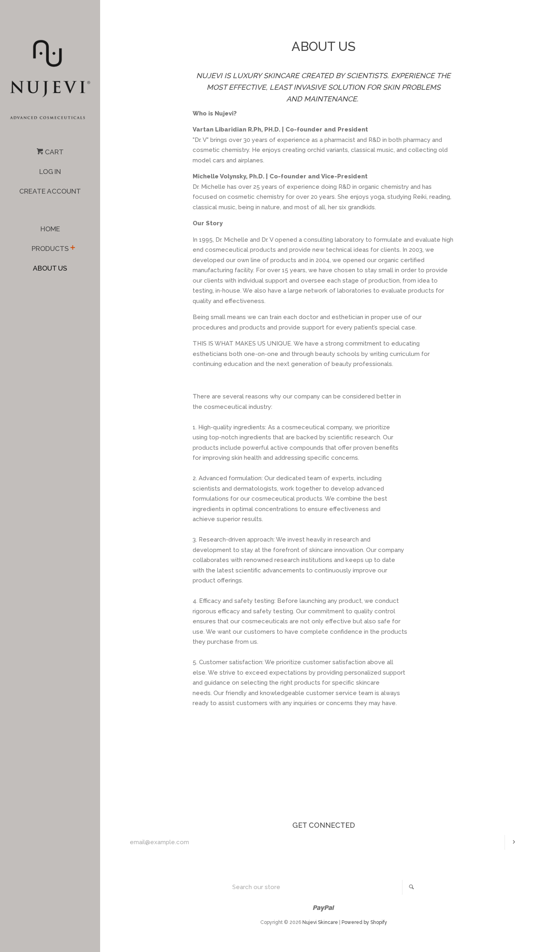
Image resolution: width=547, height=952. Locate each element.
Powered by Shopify (364, 922)
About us (50, 268)
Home (50, 229)
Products (50, 249)
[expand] (72, 248)
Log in (50, 172)
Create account (50, 191)
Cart (53, 152)
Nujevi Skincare (320, 922)
